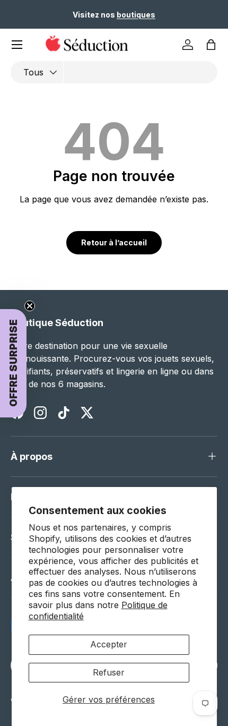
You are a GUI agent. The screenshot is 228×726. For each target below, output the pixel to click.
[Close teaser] (29, 306)
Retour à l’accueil (114, 242)
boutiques (136, 14)
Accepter (108, 644)
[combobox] (114, 72)
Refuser (109, 672)
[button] (211, 44)
